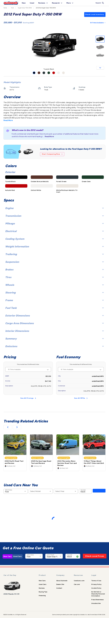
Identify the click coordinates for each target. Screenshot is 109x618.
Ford (12, 8)
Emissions (11, 346)
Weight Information (17, 246)
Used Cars (17, 556)
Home (5, 8)
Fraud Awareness (97, 600)
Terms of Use (96, 581)
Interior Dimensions (17, 330)
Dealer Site (60, 584)
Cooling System (14, 238)
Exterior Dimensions (17, 315)
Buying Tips (43, 592)
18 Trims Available (97, 23)
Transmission (13, 215)
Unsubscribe (96, 603)
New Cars (7, 556)
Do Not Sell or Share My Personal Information (98, 594)
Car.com (77, 584)
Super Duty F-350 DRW (25, 8)
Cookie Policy (96, 588)
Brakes (9, 269)
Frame (9, 300)
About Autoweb (61, 581)
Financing (42, 595)
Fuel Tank (11, 307)
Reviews (42, 588)
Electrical (10, 231)
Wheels (9, 284)
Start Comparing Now (51, 154)
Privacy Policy (96, 584)
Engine (9, 208)
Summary (11, 338)
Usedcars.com (79, 581)
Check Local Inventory (94, 14)
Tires (8, 277)
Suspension (12, 261)
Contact (59, 588)
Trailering (11, 254)
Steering (10, 292)
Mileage (10, 223)
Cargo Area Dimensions (19, 323)
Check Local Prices (94, 556)
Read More (8, 120)
